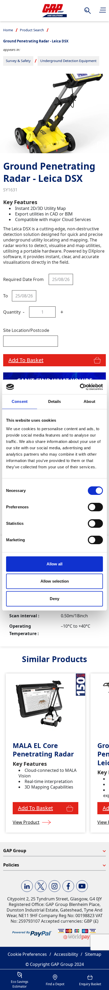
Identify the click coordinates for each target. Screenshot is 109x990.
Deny (54, 598)
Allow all (54, 564)
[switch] (95, 507)
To (5, 296)
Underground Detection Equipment (68, 60)
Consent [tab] (20, 401)
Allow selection (54, 581)
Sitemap (93, 954)
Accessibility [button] (66, 954)
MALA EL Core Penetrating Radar (43, 749)
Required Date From (23, 279)
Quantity (12, 312)
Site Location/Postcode (26, 330)
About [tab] (89, 401)
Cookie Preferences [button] (27, 954)
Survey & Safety (18, 60)
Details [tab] (54, 401)
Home (8, 30)
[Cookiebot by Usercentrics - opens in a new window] (80, 387)
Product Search (32, 30)
